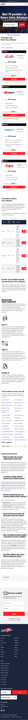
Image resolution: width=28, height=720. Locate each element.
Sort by (2, 47)
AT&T (2, 640)
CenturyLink (3, 642)
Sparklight (17, 642)
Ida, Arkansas (18, 410)
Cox (1, 645)
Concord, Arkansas (6, 428)
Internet (14, 35)
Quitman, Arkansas (6, 415)
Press (2, 708)
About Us (2, 704)
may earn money (10, 1)
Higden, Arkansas (6, 399)
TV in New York (4, 677)
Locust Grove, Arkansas (7, 439)
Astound (2, 638)
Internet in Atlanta (4, 668)
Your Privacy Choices (17, 716)
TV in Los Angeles (4, 675)
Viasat (16, 654)
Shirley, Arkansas (6, 408)
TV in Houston (3, 682)
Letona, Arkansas (6, 437)
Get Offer (16, 118)
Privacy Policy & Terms (5, 717)
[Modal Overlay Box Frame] (14, 606)
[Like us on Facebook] (1, 711)
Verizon (16, 652)
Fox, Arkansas (18, 417)
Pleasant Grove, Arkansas (7, 434)
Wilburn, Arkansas (6, 423)
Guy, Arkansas (5, 426)
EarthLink (3, 652)
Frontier (2, 654)
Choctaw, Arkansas (19, 415)
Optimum (16, 640)
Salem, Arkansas (18, 399)
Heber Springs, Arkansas (7, 405)
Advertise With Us (4, 706)
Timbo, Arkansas (18, 434)
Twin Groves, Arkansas (20, 431)
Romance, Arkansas (19, 437)
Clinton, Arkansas (6, 417)
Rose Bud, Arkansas (19, 420)
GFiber (2, 656)
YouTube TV (4, 243)
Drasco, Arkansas (18, 408)
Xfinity (16, 656)
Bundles (19, 35)
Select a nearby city (7, 442)
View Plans (15, 79)
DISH (3, 231)
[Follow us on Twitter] (4, 711)
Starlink (16, 647)
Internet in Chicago (4, 672)
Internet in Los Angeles (5, 663)
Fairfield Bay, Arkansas (20, 402)
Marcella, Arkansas (19, 423)
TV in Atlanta (3, 679)
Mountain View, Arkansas (7, 431)
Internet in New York (5, 665)
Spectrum (16, 645)
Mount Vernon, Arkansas (20, 439)
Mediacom (17, 638)
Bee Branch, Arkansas (7, 420)
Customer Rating (20, 57)
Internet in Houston (5, 670)
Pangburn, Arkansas (19, 428)
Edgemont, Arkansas (6, 402)
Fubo (3, 268)
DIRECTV (4, 255)
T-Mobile (16, 649)
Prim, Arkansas (18, 405)
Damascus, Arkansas (19, 426)
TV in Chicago (3, 684)
